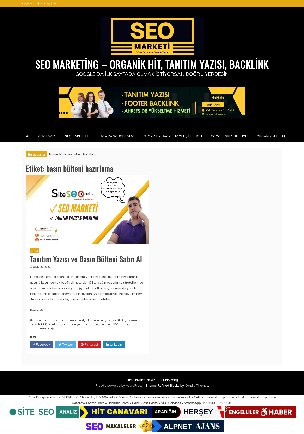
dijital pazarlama (92, 320)
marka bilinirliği (39, 324)
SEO (34, 251)
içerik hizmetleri (113, 320)
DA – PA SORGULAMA (116, 136)
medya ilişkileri (80, 324)
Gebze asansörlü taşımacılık (214, 397)
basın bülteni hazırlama (66, 320)
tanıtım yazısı (127, 324)
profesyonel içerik (101, 324)
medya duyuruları (59, 324)
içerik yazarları (132, 320)
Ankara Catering (130, 397)
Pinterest (91, 344)
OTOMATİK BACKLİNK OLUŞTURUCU (173, 136)
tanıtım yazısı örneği (42, 328)
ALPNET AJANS (74, 397)
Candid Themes (196, 385)
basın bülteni (43, 320)
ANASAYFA (47, 136)
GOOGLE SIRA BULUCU (229, 136)
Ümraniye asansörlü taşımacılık (168, 397)
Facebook (42, 344)
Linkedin (115, 344)
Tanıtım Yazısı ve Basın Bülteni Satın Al (86, 258)
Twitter (67, 344)
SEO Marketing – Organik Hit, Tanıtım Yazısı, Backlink (152, 63)
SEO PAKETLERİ (77, 136)
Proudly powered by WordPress (119, 385)
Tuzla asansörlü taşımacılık (257, 397)
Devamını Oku (37, 310)
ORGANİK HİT (267, 136)
